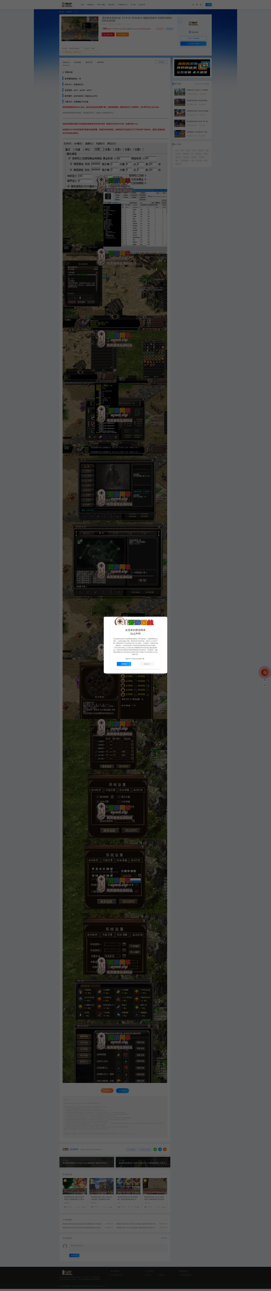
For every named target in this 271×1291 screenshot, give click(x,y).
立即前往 (124, 664)
